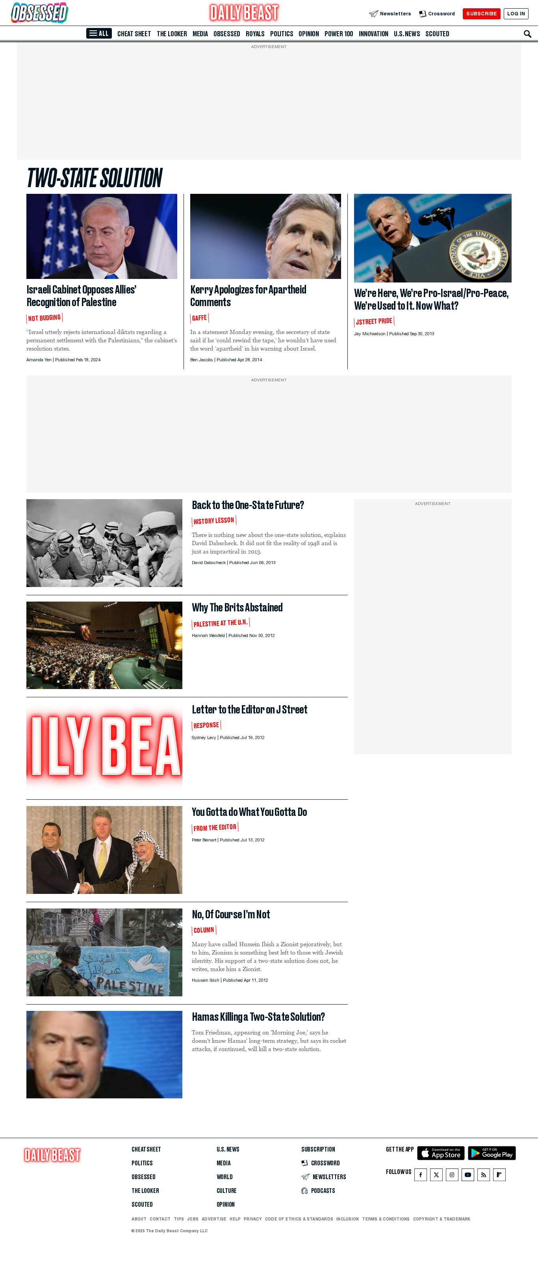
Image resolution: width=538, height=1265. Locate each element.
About (139, 1219)
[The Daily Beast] (244, 14)
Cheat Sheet (134, 33)
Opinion (309, 33)
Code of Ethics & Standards (299, 1219)
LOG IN (516, 14)
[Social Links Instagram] (452, 1176)
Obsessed (226, 33)
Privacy (253, 1219)
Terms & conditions (386, 1219)
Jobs (193, 1219)
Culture (227, 1191)
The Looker (172, 33)
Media (200, 33)
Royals (255, 33)
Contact (160, 1219)
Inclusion (347, 1219)
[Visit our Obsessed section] (64, 14)
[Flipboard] (499, 1176)
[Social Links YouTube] (468, 1176)
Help (235, 1219)
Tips (179, 1219)
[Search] (528, 34)
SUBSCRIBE (481, 14)
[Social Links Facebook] (420, 1176)
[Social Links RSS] (483, 1176)
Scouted (437, 33)
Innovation (373, 33)
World (225, 1177)
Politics (281, 33)
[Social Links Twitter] (436, 1176)
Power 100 (339, 33)
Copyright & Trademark (442, 1219)
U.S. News (407, 33)
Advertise (214, 1219)
